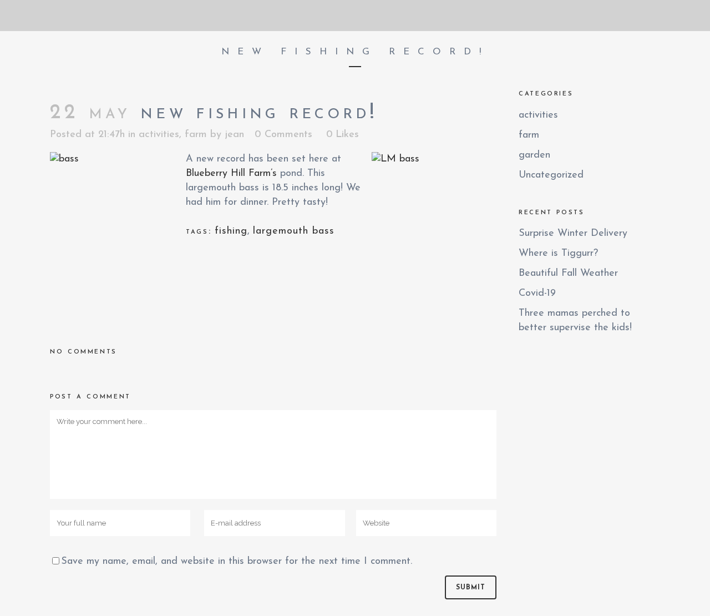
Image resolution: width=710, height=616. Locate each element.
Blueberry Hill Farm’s (231, 174)
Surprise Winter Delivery (573, 234)
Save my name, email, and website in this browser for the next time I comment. (236, 562)
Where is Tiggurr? (558, 254)
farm (196, 135)
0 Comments (283, 135)
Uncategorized (551, 175)
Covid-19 (537, 294)
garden (534, 155)
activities (159, 135)
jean (234, 135)
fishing (231, 231)
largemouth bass (293, 231)
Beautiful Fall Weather (568, 274)
